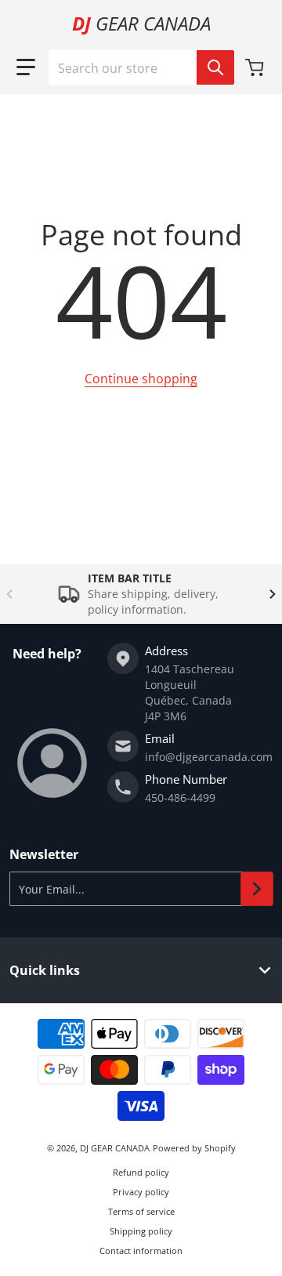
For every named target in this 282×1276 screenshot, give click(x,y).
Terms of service (141, 1211)
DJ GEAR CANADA (115, 1148)
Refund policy (141, 1172)
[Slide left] (9, 594)
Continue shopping (141, 378)
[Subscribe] (256, 889)
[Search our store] (215, 67)
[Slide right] (272, 594)
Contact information (141, 1250)
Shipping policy (141, 1231)
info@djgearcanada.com (209, 756)
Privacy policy (141, 1192)
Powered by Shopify (194, 1148)
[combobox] (141, 67)
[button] (25, 67)
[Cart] (256, 67)
